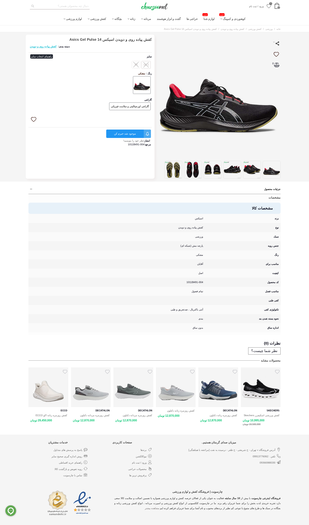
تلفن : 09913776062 (264, 456)
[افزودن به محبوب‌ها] (276, 54)
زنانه (132, 18)
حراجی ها (192, 18)
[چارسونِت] (154, 6)
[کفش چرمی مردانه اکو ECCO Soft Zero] (261, 387)
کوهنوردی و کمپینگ (233, 16)
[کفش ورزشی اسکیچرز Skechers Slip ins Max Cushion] (218, 387)
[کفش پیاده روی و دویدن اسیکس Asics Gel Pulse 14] (219, 96)
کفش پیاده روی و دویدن (43, 46)
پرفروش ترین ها (138, 475)
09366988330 (267, 462)
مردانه (147, 18)
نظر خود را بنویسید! (133, 140)
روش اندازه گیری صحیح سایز (67, 456)
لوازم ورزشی (74, 18)
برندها (144, 450)
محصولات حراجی (137, 469)
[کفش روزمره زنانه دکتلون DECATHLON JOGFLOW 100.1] (133, 387)
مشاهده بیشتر (152, 508)
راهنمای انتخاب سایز (41, 56)
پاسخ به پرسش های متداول (67, 450)
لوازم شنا (209, 16)
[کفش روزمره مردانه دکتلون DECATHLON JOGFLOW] (48, 387)
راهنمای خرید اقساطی (70, 462)
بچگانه (118, 18)
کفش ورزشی (98, 18)
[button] (275, 391)
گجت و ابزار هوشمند (169, 18)
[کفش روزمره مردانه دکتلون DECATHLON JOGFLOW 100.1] (91, 387)
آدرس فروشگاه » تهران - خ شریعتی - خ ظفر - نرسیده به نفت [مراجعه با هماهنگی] (231, 450)
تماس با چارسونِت (72, 475)
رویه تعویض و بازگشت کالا (68, 469)
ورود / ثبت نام (139, 462)
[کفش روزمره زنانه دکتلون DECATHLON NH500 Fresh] (176, 387)
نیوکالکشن (141, 456)
